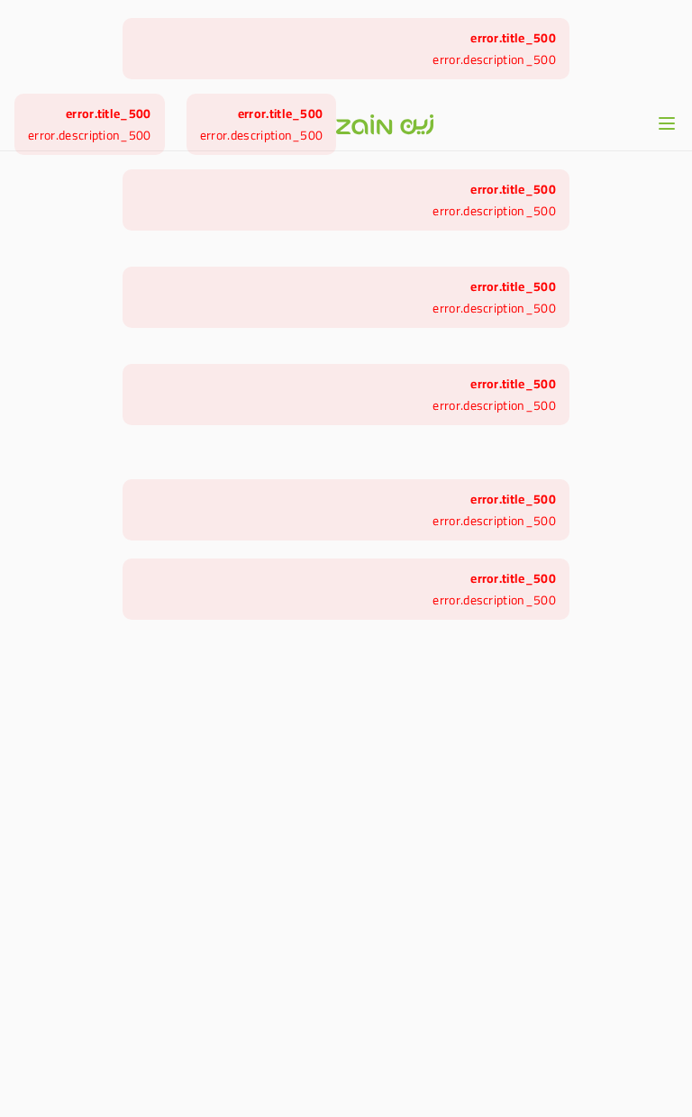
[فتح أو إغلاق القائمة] (667, 123)
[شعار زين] (384, 124)
